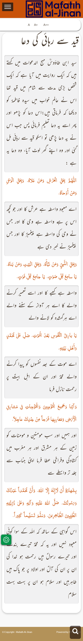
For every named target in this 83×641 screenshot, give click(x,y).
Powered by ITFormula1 (68, 632)
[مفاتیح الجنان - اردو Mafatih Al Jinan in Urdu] (41, 9)
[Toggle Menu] (7, 7)
